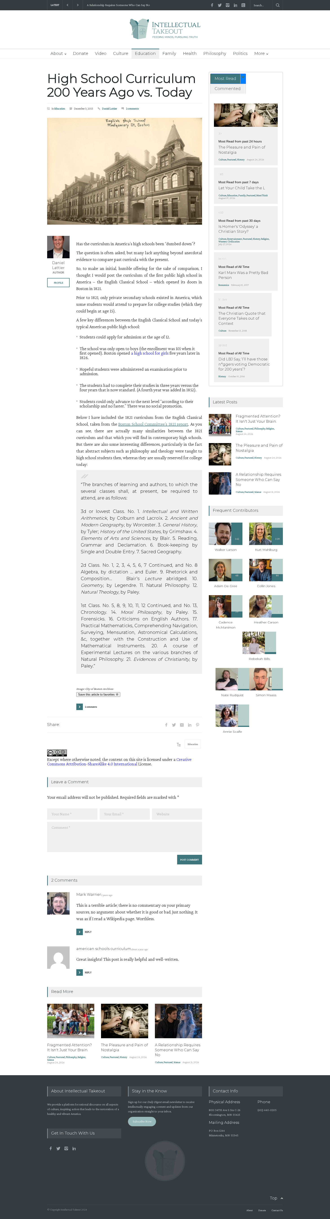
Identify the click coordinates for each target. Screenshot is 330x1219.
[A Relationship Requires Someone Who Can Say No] (178, 1021)
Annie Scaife (232, 731)
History (123, 1057)
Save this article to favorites (97, 694)
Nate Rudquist (232, 695)
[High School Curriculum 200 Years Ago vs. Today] (124, 171)
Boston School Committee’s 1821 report (153, 424)
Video (100, 53)
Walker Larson (226, 549)
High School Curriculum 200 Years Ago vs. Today (121, 85)
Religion (82, 1057)
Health (190, 53)
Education (145, 53)
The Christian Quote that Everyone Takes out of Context (242, 318)
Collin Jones (266, 586)
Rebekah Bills (259, 659)
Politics (240, 53)
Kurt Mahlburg (266, 549)
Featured (60, 1057)
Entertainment (234, 238)
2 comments (132, 108)
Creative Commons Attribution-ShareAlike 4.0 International (119, 761)
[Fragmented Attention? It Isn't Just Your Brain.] (70, 1021)
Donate (80, 53)
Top (273, 1198)
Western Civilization (229, 241)
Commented (228, 88)
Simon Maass (266, 695)
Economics (223, 284)
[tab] (228, 79)
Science (50, 1059)
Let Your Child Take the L (241, 188)
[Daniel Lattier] (58, 247)
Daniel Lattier (109, 108)
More (259, 53)
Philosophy (214, 53)
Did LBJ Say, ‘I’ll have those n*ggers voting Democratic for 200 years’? (244, 364)
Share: (53, 725)
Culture (120, 53)
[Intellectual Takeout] (165, 32)
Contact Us (277, 1210)
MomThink (262, 195)
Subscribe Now (142, 1121)
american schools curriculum (103, 949)
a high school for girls (150, 353)
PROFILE (58, 282)
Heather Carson (266, 622)
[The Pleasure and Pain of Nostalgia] (124, 1021)
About (57, 53)
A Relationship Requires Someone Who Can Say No (117, 5)
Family (169, 53)
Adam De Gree (225, 586)
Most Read (225, 78)
